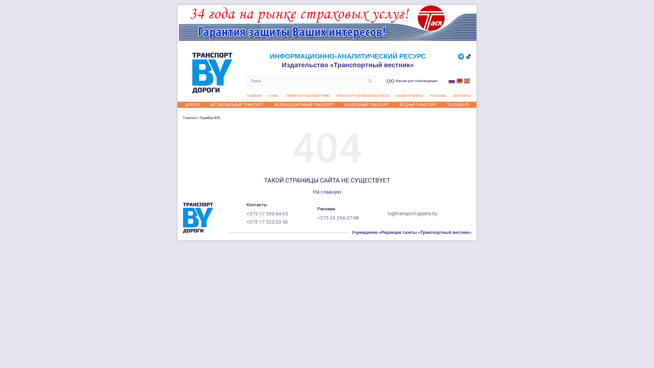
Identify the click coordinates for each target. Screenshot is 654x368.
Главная (254, 96)
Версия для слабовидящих (416, 81)
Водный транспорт (418, 105)
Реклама (438, 96)
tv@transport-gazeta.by (412, 213)
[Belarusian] (459, 80)
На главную (327, 192)
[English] (467, 80)
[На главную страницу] (198, 232)
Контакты (462, 96)
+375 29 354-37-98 (338, 218)
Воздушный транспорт (367, 105)
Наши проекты (409, 96)
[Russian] (452, 80)
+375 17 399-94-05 (267, 214)
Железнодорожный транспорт (304, 105)
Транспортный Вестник (307, 96)
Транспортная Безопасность (363, 96)
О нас (274, 96)
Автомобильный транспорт (237, 105)
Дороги (192, 105)
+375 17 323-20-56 (267, 222)
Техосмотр (458, 105)
